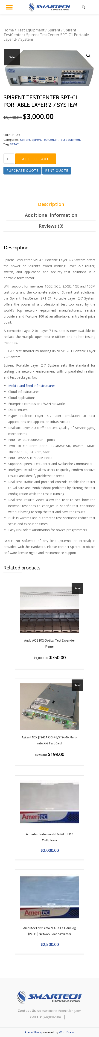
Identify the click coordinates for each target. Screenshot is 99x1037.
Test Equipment (30, 30)
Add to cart (35, 159)
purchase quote (22, 170)
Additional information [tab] (51, 215)
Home (8, 30)
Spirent (54, 30)
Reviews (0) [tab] (51, 226)
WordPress (67, 1032)
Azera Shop (32, 1032)
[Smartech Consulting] (50, 7)
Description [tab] (51, 204)
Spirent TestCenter (45, 140)
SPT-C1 (15, 144)
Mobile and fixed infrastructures (31, 385)
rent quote (56, 170)
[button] (88, 56)
